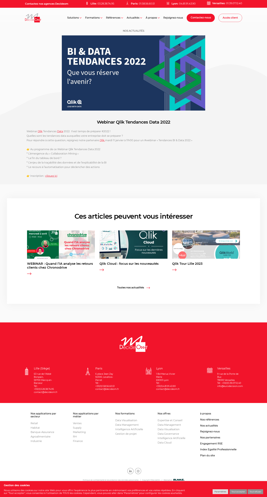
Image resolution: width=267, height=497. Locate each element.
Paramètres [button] (220, 491)
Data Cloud (165, 442)
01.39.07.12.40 (234, 3)
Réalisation (168, 480)
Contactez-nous (201, 17)
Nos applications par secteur (43, 415)
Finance (78, 441)
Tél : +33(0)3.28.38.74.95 (44, 388)
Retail (34, 423)
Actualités (133, 17)
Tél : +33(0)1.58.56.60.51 (105, 385)
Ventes (77, 423)
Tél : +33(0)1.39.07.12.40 (229, 383)
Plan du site (207, 455)
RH (75, 436)
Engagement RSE (211, 443)
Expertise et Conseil (170, 420)
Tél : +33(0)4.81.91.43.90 (166, 385)
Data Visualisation (126, 420)
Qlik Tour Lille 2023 (187, 264)
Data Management (127, 424)
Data (60, 131)
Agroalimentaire (41, 436)
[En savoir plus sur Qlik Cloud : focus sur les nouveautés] (102, 270)
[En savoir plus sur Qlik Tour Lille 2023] (174, 270)
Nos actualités (209, 425)
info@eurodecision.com (230, 386)
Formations (92, 17)
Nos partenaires (210, 437)
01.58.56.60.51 (147, 3)
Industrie (36, 441)
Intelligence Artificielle (129, 429)
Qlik (40, 131)
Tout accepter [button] (238, 491)
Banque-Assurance (42, 432)
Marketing (79, 432)
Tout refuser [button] (255, 491)
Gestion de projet (126, 433)
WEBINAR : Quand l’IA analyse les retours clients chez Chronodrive (60, 265)
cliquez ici (51, 175)
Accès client (230, 17)
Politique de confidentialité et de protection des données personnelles (111, 480)
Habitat (35, 427)
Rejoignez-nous (173, 17)
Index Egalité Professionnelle (218, 449)
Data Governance (168, 433)
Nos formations (125, 413)
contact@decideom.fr (45, 392)
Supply (77, 427)
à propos (205, 413)
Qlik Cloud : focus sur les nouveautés (129, 264)
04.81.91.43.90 (187, 3)
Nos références (209, 419)
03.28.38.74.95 (105, 3)
